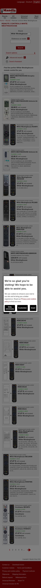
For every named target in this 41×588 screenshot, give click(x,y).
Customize (22, 308)
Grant (33, 308)
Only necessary (10, 308)
